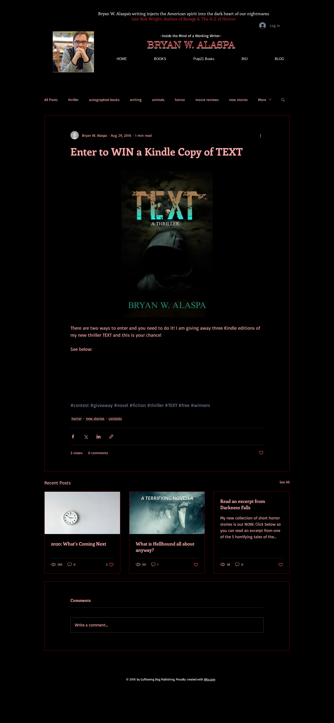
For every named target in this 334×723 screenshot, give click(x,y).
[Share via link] (111, 436)
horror (180, 99)
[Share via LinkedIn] (98, 436)
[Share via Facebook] (72, 436)
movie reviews (207, 99)
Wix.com (209, 679)
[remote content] (167, 370)
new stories (238, 99)
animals (158, 99)
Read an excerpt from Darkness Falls (242, 504)
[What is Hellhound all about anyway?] (167, 513)
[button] (283, 99)
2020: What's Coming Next (78, 544)
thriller (73, 99)
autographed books (104, 99)
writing (136, 99)
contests (115, 418)
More (262, 99)
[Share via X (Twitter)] (85, 436)
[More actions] (260, 135)
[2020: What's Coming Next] (82, 513)
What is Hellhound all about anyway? (165, 547)
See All (284, 482)
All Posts (51, 99)
